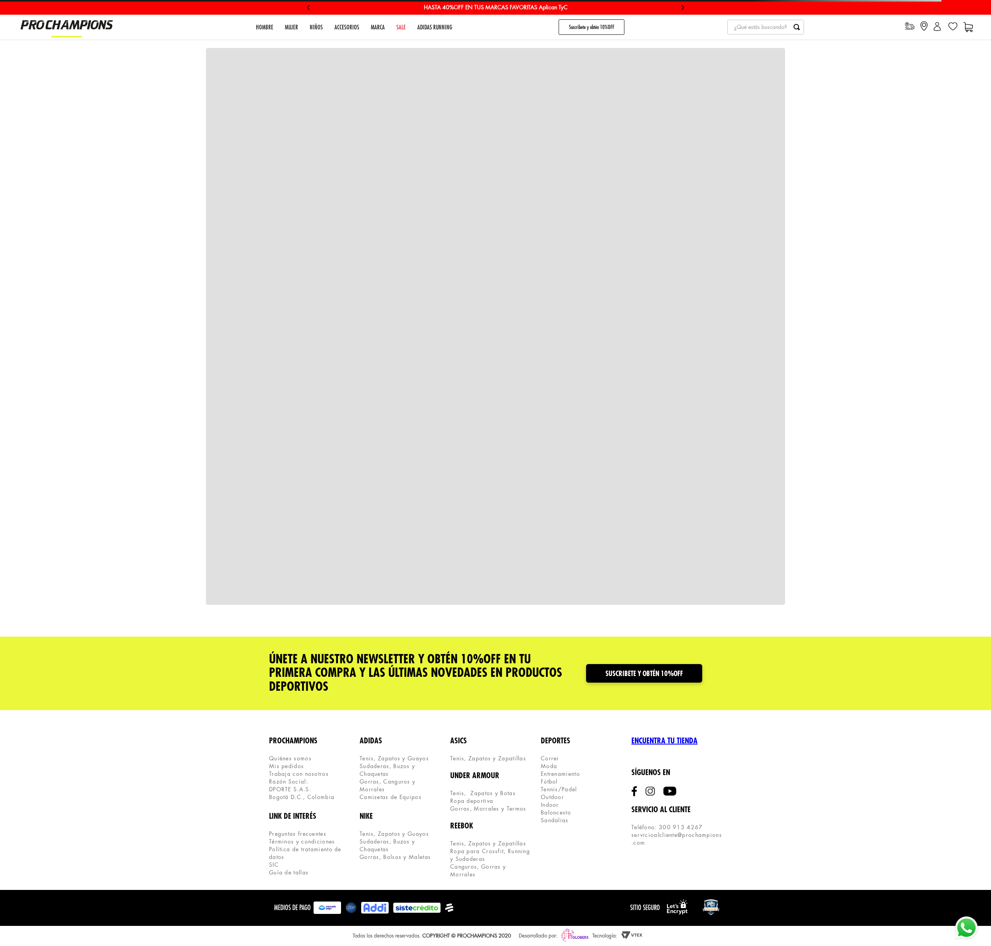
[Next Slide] (683, 7)
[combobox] (765, 27)
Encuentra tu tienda (664, 741)
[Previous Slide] (308, 7)
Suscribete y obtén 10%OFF (591, 27)
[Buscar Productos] (797, 27)
